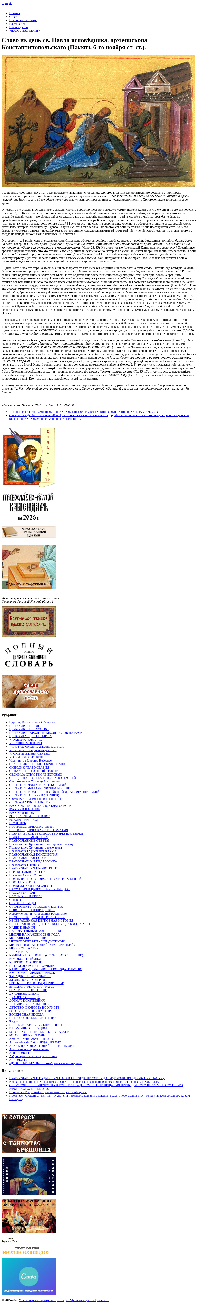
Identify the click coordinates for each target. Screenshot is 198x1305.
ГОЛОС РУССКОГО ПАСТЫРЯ (31, 1011)
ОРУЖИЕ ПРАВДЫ (22, 903)
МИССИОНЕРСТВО (23, 948)
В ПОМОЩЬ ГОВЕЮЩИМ (28, 1028)
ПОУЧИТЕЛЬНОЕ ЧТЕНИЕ (28, 871)
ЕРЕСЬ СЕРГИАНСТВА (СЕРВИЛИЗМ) (36, 983)
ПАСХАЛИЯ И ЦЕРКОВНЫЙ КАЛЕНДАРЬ (39, 889)
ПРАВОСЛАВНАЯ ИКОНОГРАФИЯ (34, 868)
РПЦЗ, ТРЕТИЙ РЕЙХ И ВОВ (29, 816)
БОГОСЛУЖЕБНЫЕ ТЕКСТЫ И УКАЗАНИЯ (40, 1031)
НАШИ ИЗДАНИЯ (22, 927)
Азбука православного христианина (33, 1056)
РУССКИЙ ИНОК (21, 812)
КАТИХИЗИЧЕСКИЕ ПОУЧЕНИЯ (33, 965)
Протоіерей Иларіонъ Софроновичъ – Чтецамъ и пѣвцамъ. (48, 1092)
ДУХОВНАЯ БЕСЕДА (24, 997)
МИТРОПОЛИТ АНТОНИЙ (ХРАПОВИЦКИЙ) (42, 945)
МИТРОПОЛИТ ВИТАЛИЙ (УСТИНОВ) (37, 941)
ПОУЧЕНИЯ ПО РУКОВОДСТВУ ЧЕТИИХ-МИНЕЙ (45, 878)
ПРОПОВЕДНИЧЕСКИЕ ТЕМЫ (31, 826)
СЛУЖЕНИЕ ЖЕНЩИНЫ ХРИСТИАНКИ (38, 764)
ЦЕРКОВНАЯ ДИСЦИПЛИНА (30, 736)
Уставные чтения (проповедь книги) (33, 750)
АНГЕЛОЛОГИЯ (20, 1052)
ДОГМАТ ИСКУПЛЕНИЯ (27, 1000)
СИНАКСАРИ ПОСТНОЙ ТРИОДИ (34, 771)
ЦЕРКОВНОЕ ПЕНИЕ (24, 725)
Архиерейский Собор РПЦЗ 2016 (31, 1038)
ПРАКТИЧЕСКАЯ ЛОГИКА (28, 837)
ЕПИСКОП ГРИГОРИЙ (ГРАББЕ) (32, 986)
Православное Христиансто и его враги (35, 847)
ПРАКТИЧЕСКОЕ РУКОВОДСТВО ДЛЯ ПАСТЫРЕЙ (46, 833)
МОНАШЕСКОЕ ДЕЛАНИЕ (28, 938)
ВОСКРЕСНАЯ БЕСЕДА (26, 1014)
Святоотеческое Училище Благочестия (34, 781)
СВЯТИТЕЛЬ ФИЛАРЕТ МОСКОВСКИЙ (38, 785)
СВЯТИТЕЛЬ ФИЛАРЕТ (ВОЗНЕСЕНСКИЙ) (40, 788)
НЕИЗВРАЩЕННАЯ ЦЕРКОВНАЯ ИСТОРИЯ (41, 920)
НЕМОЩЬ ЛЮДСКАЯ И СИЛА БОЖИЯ (37, 917)
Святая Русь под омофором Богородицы (35, 798)
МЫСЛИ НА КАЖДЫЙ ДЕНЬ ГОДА (34, 934)
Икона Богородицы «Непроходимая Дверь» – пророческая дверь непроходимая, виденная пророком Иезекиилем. (84, 1081)
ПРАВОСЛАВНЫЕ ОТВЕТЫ (29, 840)
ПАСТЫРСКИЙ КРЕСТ (25, 896)
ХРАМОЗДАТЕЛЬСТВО (25, 739)
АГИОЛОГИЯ (18, 1059)
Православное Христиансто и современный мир (41, 844)
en (3, 3)
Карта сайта (17, 23)
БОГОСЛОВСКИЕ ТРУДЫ (27, 1035)
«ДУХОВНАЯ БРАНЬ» (24, 30)
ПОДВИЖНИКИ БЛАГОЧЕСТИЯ (32, 885)
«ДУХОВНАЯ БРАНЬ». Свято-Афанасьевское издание (45, 1063)
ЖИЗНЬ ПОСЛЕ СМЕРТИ (27, 979)
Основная (15, 899)
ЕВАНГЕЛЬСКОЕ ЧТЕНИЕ (28, 990)
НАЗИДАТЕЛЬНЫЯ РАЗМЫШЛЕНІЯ (35, 931)
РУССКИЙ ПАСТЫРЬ (24, 809)
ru (6, 3)
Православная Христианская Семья (32, 851)
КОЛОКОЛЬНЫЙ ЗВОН (26, 958)
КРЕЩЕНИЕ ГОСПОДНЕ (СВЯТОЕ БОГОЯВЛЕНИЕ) (46, 955)
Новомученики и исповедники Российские (38, 913)
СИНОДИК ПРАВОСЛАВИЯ (29, 767)
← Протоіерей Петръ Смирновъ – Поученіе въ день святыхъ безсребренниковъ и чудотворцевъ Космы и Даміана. (84, 411)
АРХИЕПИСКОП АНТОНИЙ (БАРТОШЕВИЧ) (41, 1045)
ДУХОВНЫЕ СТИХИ (24, 993)
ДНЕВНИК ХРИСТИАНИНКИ (30, 1004)
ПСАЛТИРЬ (17, 823)
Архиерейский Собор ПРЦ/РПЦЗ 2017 (35, 1042)
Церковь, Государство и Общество (32, 722)
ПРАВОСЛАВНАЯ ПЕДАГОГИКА (33, 861)
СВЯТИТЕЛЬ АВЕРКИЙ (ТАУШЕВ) (34, 795)
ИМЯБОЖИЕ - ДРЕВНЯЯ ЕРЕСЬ (32, 972)
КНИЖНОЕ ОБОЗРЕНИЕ (26, 962)
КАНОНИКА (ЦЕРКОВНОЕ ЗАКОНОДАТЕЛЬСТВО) (46, 969)
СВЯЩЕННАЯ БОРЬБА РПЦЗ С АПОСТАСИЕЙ (42, 778)
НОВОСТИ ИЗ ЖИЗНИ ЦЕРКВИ (32, 910)
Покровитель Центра (23, 20)
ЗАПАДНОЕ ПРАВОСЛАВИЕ (30, 976)
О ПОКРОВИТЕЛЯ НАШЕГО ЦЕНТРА (36, 906)
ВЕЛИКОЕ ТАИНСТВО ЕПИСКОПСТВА (38, 1025)
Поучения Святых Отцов (25, 875)
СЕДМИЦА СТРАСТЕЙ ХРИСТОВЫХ (35, 774)
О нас (13, 16)
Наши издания (18, 27)
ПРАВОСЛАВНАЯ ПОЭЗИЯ (29, 858)
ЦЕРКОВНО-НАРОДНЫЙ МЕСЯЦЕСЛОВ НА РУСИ (46, 732)
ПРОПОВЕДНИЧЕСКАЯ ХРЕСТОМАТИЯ (38, 830)
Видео (13, 1021)
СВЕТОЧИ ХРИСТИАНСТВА (29, 802)
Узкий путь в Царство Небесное (30, 760)
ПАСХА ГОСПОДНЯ (23, 892)
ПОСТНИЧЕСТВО (22, 882)
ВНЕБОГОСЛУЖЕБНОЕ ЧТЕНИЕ (32, 1018)
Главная (14, 13)
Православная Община (24, 865)
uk (10, 3)
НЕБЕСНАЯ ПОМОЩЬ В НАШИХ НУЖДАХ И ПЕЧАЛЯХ (50, 924)
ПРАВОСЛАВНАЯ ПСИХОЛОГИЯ (33, 854)
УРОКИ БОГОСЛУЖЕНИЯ (28, 757)
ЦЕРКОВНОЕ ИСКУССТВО (29, 729)
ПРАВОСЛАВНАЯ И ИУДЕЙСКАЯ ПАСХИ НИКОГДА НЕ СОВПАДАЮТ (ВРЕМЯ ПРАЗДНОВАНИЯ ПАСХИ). (87, 1078)
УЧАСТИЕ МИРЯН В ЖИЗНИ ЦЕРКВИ (36, 746)
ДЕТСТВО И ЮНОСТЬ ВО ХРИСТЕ (34, 1007)
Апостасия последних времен (29, 1049)
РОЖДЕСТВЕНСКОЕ (24, 819)
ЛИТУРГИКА (18, 951)
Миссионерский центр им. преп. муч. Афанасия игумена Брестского (64, 1300)
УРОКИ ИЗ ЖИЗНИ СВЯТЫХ (29, 753)
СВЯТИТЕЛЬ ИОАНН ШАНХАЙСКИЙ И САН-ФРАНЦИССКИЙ (54, 791)
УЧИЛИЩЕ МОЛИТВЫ (25, 743)
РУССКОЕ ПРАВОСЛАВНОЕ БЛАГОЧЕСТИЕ (41, 805)
